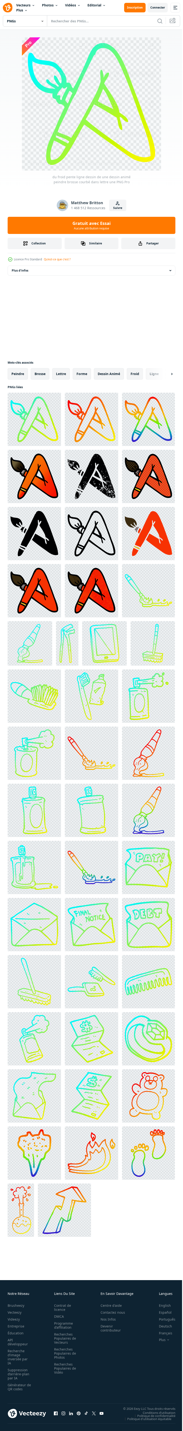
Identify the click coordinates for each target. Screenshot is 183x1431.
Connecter (157, 7)
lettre (61, 373)
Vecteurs (23, 5)
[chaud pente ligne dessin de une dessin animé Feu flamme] (91, 1153)
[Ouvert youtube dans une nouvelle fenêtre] (101, 1413)
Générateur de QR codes (18, 1387)
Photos (48, 5)
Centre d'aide (108, 1305)
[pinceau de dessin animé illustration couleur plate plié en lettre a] (148, 533)
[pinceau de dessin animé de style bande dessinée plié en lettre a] (148, 476)
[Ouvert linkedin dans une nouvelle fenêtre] (71, 1413)
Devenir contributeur (108, 1328)
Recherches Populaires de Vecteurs (64, 1338)
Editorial (94, 5)
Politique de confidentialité (153, 1415)
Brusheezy (16, 1305)
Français (162, 1333)
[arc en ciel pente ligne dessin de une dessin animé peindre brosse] (91, 867)
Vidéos (70, 5)
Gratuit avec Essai (91, 225)
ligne (154, 373)
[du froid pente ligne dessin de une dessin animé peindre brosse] (148, 590)
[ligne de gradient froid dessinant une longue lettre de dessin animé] (34, 1096)
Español (161, 1312)
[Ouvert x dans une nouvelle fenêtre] (94, 1413)
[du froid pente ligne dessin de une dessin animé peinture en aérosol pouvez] (34, 753)
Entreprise (16, 1326)
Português (163, 1319)
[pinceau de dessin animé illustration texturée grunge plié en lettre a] (91, 590)
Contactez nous (110, 1312)
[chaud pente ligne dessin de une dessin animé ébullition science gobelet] (21, 1210)
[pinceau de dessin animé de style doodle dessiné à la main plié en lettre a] (34, 590)
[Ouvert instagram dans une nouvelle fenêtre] (63, 1413)
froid (135, 373)
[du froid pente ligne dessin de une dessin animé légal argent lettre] (91, 1038)
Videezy (14, 1319)
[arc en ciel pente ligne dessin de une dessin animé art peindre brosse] (148, 810)
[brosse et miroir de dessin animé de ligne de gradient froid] (91, 981)
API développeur (18, 1342)
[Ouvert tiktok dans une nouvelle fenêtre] (86, 1413)
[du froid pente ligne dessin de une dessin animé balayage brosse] (153, 643)
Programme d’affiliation (62, 1325)
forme (81, 373)
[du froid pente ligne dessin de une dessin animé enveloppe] (34, 924)
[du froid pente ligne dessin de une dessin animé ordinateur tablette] (104, 643)
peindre (17, 373)
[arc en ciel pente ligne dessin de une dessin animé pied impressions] (148, 1153)
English (161, 1305)
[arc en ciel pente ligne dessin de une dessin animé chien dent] (34, 1153)
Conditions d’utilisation (155, 1412)
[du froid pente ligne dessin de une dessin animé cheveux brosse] (34, 696)
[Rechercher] (160, 21)
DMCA (57, 1316)
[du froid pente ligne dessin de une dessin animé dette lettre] (148, 924)
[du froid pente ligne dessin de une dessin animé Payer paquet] (148, 867)
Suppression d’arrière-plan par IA (18, 1374)
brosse (40, 373)
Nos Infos (105, 1319)
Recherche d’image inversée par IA (18, 1357)
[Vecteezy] (7, 7)
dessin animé (109, 373)
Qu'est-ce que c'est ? (57, 259)
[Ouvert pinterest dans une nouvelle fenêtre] (79, 1413)
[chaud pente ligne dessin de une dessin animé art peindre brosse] (148, 753)
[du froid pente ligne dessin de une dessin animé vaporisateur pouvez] (148, 696)
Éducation (16, 1333)
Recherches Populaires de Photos (64, 1353)
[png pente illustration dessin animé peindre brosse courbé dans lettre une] (34, 476)
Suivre (117, 208)
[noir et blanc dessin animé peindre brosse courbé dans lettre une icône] (91, 533)
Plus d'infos (20, 270)
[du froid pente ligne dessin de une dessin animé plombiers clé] (67, 643)
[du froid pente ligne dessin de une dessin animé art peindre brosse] (30, 643)
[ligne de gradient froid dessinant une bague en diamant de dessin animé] (148, 1038)
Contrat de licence (61, 1307)
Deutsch (161, 1326)
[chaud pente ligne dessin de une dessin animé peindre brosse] (91, 753)
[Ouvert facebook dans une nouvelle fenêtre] (56, 1413)
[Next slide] (164, 374)
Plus (19, 10)
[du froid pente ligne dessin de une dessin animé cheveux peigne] (148, 981)
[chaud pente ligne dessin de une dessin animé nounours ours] (148, 1096)
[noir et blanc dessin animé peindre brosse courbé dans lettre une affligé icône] (91, 476)
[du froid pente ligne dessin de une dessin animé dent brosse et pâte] (91, 696)
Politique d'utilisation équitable (146, 1418)
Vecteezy (14, 1312)
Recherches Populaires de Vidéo (64, 1368)
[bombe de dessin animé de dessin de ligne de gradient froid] (34, 1038)
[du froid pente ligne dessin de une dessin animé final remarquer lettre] (91, 924)
